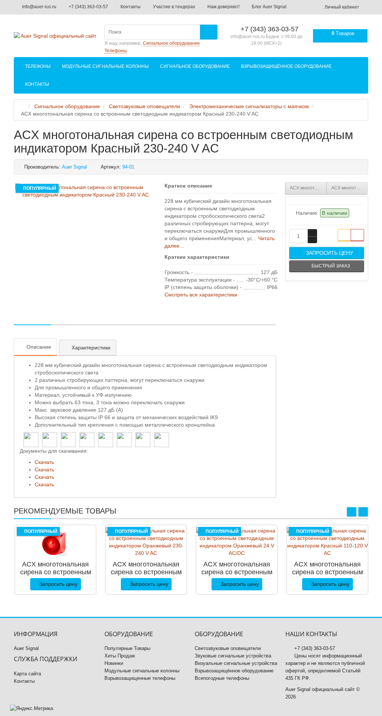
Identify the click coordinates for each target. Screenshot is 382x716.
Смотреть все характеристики (201, 295)
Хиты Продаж (119, 656)
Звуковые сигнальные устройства (233, 656)
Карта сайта (27, 673)
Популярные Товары (127, 648)
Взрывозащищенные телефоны (139, 678)
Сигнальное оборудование (195, 66)
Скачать (44, 462)
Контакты (130, 6)
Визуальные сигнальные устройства (236, 663)
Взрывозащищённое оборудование (286, 66)
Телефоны (38, 66)
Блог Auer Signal (268, 6)
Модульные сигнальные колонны (105, 66)
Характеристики (91, 348)
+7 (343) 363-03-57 (88, 6)
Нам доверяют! (222, 6)
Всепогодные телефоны (222, 678)
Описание (38, 347)
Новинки (113, 663)
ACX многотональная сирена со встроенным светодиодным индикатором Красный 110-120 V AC (308, 188)
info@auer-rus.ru (38, 6)
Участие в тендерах (173, 6)
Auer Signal (26, 648)
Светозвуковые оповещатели (228, 648)
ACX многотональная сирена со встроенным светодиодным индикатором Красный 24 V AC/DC (349, 188)
